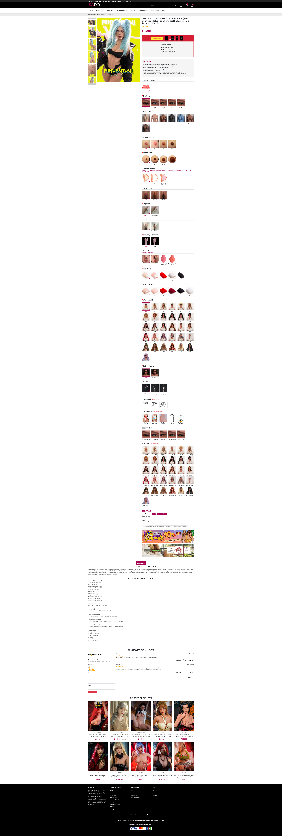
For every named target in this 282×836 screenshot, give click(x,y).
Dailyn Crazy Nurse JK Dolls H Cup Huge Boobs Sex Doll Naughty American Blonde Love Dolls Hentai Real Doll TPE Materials (184, 776)
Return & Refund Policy (115, 804)
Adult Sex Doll (158, 525)
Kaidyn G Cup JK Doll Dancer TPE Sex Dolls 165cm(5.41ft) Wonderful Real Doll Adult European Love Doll (141, 776)
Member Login (92, 692)
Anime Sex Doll (185, 526)
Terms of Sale (113, 797)
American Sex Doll (147, 526)
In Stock (132, 11)
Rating (90, 664)
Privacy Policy (113, 795)
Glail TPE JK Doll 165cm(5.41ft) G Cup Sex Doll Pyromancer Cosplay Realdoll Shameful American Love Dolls (162, 776)
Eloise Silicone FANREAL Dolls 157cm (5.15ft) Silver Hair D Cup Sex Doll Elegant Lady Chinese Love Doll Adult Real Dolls (120, 735)
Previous (92, 18)
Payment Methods (114, 800)
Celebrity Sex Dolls (177, 526)
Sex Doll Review (135, 797)
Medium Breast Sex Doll (166, 525)
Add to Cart (161, 514)
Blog (132, 790)
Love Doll (155, 793)
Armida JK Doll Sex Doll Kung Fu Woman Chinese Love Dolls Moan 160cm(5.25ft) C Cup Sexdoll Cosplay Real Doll (183, 735)
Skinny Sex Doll (175, 525)
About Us (112, 790)
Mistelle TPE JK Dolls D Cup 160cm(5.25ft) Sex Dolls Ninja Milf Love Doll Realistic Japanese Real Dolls (119, 776)
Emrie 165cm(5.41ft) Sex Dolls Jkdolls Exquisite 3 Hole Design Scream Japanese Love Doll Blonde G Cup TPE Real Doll (162, 735)
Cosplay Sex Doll (168, 526)
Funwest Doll (95, 14)
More (189, 678)
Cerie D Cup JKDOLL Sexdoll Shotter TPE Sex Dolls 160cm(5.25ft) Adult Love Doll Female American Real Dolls (98, 776)
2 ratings (151, 26)
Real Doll (155, 795)
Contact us (113, 793)
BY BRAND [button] (110, 11)
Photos (133, 793)
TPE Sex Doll (151, 525)
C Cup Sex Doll (154, 526)
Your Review (91, 673)
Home (91, 11)
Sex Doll (154, 790)
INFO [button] (163, 11)
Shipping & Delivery (114, 802)
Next (92, 84)
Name (89, 685)
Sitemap (112, 809)
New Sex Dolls (142, 11)
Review (156, 521)
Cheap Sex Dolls (122, 11)
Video (153, 521)
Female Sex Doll (183, 525)
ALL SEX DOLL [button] (99, 11)
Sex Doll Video (134, 795)
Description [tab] (141, 563)
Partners (112, 806)
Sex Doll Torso (154, 11)
